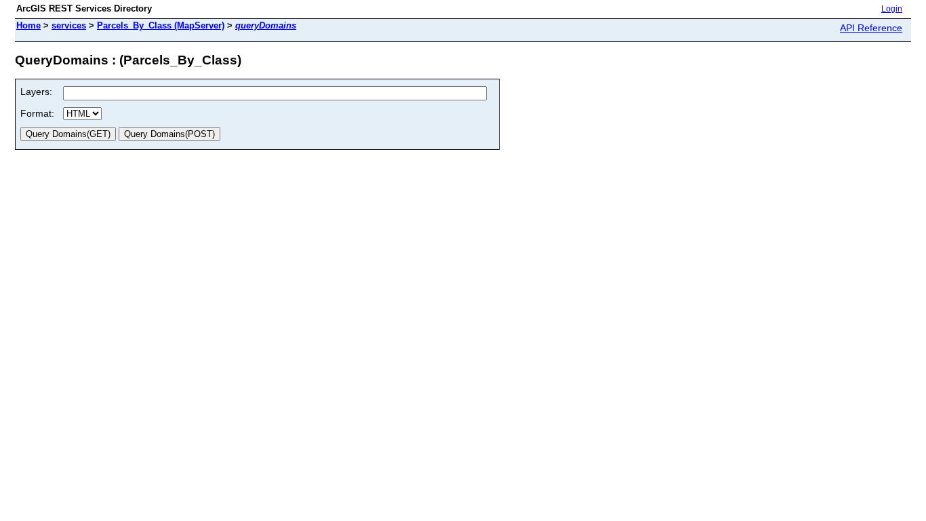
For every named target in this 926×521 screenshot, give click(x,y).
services (69, 25)
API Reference (871, 27)
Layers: (36, 91)
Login (891, 9)
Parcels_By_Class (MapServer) (160, 25)
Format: (37, 113)
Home (28, 25)
